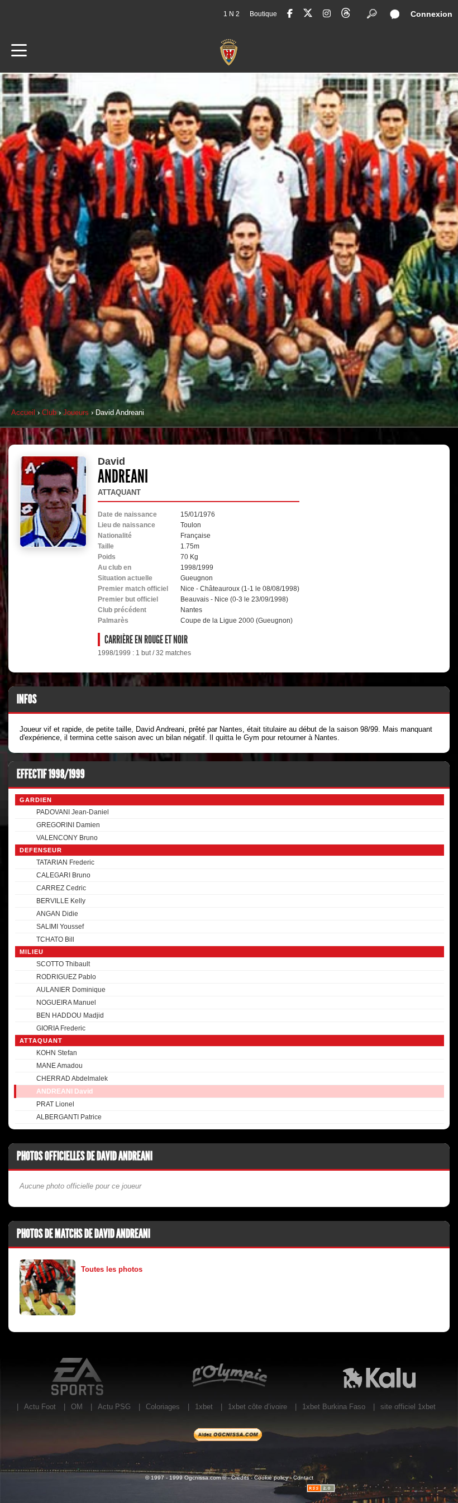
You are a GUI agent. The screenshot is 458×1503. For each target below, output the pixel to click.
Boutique (263, 14)
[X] (308, 15)
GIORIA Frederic (60, 1028)
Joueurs (76, 412)
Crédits (240, 1478)
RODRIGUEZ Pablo (66, 977)
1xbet (204, 1406)
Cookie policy (271, 1478)
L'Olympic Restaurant (229, 1376)
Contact (303, 1478)
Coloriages (163, 1406)
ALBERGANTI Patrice (69, 1117)
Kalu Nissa (379, 1376)
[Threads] (346, 15)
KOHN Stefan (56, 1053)
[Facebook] (290, 13)
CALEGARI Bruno (63, 875)
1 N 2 (231, 14)
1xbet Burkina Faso (333, 1406)
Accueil (23, 412)
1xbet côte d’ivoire (257, 1406)
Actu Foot (40, 1406)
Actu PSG (114, 1406)
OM (77, 1406)
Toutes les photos (111, 1269)
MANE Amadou (59, 1066)
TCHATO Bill (55, 939)
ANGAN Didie (57, 914)
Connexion (431, 13)
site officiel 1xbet (408, 1406)
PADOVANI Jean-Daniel (72, 812)
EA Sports (78, 1376)
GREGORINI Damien (68, 825)
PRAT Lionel (55, 1104)
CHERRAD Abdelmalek (72, 1078)
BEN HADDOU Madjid (70, 1015)
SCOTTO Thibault (63, 964)
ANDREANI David (64, 1091)
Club (49, 412)
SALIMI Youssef (60, 927)
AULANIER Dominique (71, 990)
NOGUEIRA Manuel (66, 1002)
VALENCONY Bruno (67, 838)
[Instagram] (327, 13)
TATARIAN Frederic (65, 862)
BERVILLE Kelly (60, 901)
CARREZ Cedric (61, 888)
